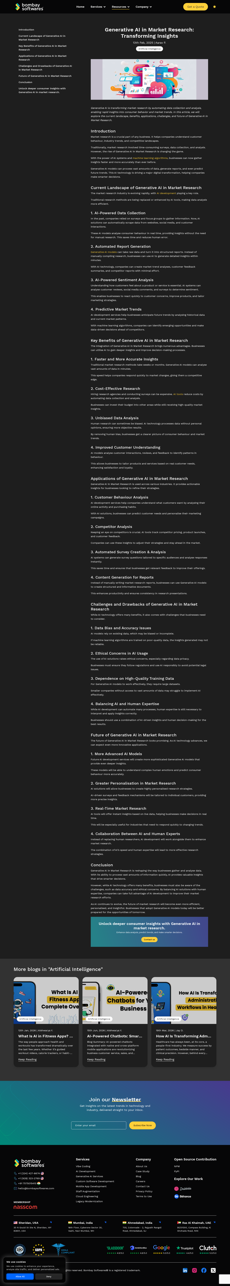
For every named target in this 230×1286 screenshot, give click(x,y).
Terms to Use (144, 1196)
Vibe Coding (83, 1166)
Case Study (142, 1171)
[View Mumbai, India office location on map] (105, 1222)
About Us (141, 1166)
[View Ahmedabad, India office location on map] (160, 1222)
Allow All (20, 1276)
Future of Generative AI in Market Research (45, 75)
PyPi (176, 1171)
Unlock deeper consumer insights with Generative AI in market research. (42, 90)
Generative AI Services (89, 1176)
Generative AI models (104, 252)
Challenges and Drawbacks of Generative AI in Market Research (45, 67)
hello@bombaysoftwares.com (36, 1188)
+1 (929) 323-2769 (29, 1178)
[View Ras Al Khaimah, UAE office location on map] (214, 1222)
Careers (140, 1181)
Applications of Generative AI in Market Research (42, 57)
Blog (138, 1176)
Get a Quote (195, 6)
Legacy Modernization (89, 1201)
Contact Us (142, 1186)
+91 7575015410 (27, 1183)
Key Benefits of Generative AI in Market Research (42, 47)
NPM (177, 1166)
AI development (166, 193)
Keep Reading (27, 1059)
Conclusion (25, 82)
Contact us (149, 939)
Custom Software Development (95, 1181)
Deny (48, 1276)
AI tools (178, 394)
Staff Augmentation (88, 1191)
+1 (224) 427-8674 (29, 1173)
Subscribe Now (142, 1125)
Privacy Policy (144, 1191)
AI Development (85, 1171)
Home (80, 6)
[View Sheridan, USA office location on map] (51, 1222)
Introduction (26, 29)
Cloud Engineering (87, 1196)
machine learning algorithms (150, 158)
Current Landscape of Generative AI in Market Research (42, 37)
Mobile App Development (91, 1186)
